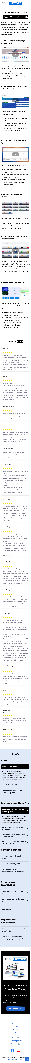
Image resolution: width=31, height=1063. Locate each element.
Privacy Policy (11, 1059)
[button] (29, 3)
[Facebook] (13, 1050)
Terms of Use (19, 1059)
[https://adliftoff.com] (11, 3)
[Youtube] (18, 1050)
